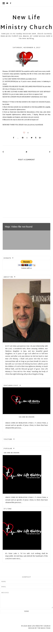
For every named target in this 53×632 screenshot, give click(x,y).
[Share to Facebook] (13, 138)
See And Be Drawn (26, 417)
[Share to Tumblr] (36, 138)
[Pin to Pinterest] (22, 138)
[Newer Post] (3, 152)
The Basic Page (43, 628)
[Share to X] (31, 138)
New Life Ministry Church (26, 23)
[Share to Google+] (40, 138)
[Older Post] (49, 152)
